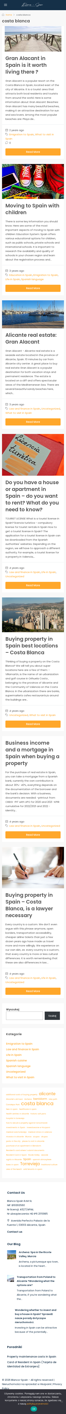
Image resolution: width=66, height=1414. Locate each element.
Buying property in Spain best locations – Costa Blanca (31, 645)
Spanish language (32, 279)
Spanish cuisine (16, 1060)
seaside (44, 1155)
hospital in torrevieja (15, 1118)
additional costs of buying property (21, 1094)
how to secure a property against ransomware (26, 1123)
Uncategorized (50, 408)
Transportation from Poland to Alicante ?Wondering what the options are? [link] (36, 1281)
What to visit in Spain (18, 413)
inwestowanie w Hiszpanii (38, 1127)
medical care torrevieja (16, 1132)
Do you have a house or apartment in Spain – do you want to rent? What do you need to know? (32, 496)
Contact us (14, 1232)
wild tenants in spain (32, 1169)
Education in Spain (20, 275)
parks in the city (13, 1141)
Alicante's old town (14, 1099)
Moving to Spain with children (32, 209)
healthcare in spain (28, 1109)
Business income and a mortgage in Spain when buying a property (32, 753)
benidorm (40, 1099)
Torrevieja (30, 1164)
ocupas (36, 1136)
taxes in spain (12, 1164)
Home (9, 14)
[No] (61, 1401)
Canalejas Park (13, 1104)
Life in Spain (12, 279)
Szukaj (52, 1016)
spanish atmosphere (42, 1159)
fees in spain (12, 1109)
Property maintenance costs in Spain (31, 1356)
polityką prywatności (37, 1403)
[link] (11, 1254)
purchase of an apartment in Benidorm (23, 1146)
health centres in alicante (17, 1113)
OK (34, 1409)
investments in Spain (15, 1127)
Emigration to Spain (21, 134)
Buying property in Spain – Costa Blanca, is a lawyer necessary (29, 905)
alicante (47, 1094)
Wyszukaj (12, 1009)
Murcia (28, 1136)
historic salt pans (38, 1113)
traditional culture (49, 1164)
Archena (28, 1099)
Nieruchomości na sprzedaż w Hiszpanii (26, 1384)
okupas (44, 1136)
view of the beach (14, 1169)
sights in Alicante (14, 1159)
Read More (33, 152)
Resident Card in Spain (16, 1155)
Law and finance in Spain (24, 408)
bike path (53, 1099)
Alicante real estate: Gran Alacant (31, 338)
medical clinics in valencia (40, 1132)
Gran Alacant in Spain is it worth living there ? (26, 65)
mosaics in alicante (15, 1136)
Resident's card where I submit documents (25, 1150)
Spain (27, 1159)
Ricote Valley (34, 1155)
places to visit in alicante (33, 1141)
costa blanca (37, 1103)
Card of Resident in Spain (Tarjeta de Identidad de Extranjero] (31, 1364)
